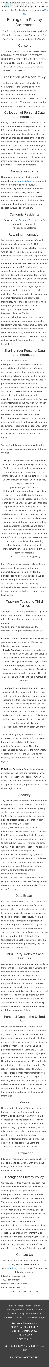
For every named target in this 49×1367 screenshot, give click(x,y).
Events (39, 1309)
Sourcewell (31, 1317)
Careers (8, 1317)
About (30, 1309)
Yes (46, 10)
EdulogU (19, 1317)
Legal (42, 1317)
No (24, 14)
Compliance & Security (30, 1313)
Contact (12, 1313)
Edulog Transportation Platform (24, 1305)
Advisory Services (15, 1309)
